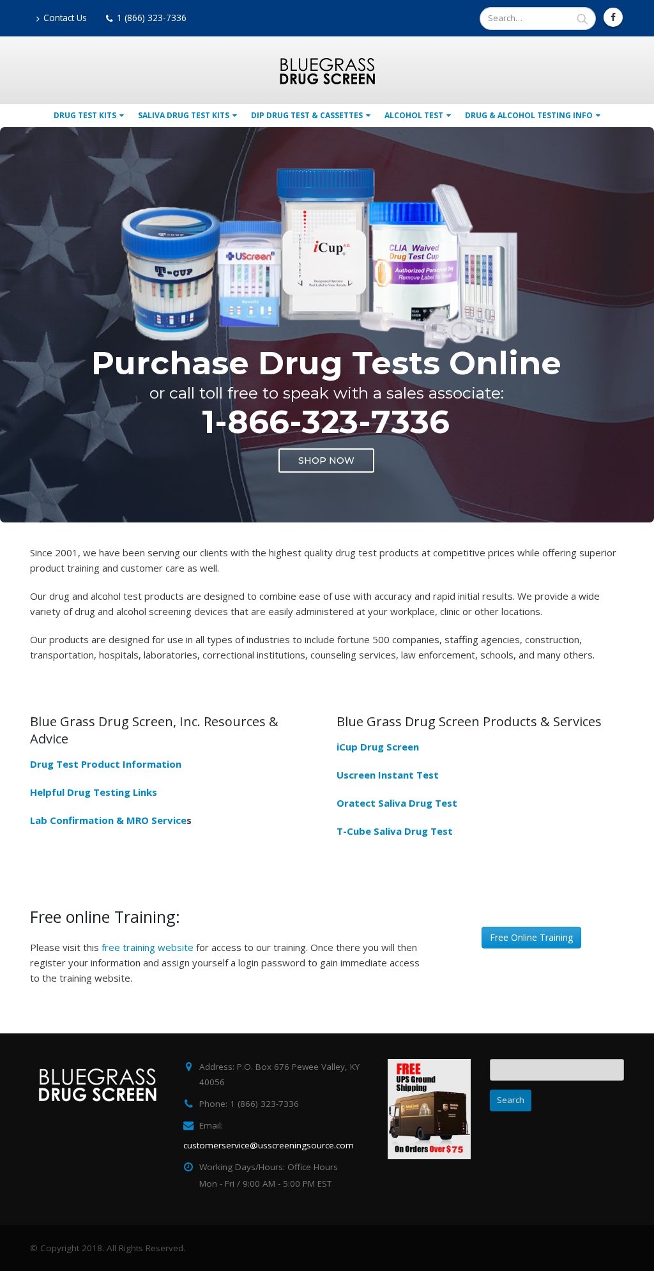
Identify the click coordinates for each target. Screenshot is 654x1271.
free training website (148, 947)
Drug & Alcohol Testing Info (529, 115)
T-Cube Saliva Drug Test (395, 831)
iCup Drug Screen (378, 746)
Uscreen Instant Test (388, 774)
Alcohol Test (413, 115)
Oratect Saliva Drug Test (397, 802)
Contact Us (65, 18)
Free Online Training (531, 937)
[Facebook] (613, 17)
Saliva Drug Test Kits (183, 115)
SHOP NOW (326, 460)
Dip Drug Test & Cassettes (307, 115)
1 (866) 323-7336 (151, 18)
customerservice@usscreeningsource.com (268, 1145)
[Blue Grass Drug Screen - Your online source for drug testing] (327, 70)
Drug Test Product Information (105, 763)
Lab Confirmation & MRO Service (108, 820)
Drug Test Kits (85, 115)
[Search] (582, 18)
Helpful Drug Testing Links (93, 792)
